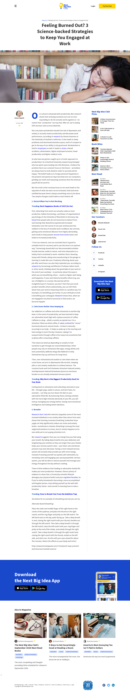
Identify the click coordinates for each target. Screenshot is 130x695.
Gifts (26, 685)
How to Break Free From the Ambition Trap (58, 494)
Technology (19, 657)
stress (64, 148)
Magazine (44, 20)
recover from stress (61, 234)
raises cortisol (65, 323)
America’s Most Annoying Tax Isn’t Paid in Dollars (97, 646)
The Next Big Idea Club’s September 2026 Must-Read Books (28, 648)
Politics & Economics (106, 651)
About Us (47, 685)
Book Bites (19, 654)
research (57, 136)
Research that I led (39, 414)
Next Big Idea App (19, 685)
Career (61, 651)
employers (42, 148)
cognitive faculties (70, 477)
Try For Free (107, 6)
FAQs (36, 685)
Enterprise (41, 685)
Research (59, 295)
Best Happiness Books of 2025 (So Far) (56, 206)
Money (95, 651)
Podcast (31, 685)
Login (93, 6)
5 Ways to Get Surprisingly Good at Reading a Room (62, 646)
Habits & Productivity (30, 654)
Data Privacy (66, 685)
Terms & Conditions (56, 685)
